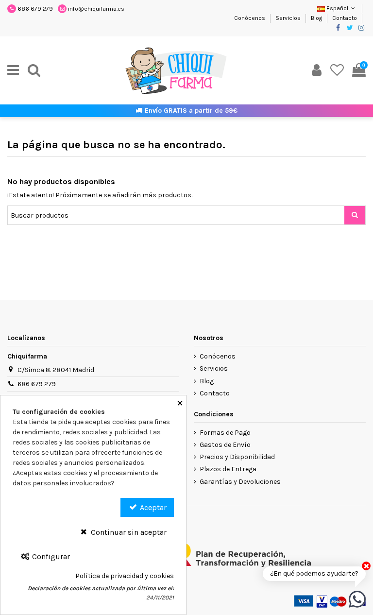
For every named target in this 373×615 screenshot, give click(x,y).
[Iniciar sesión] (316, 70)
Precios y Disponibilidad (237, 457)
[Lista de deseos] (337, 70)
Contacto (344, 18)
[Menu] (13, 70)
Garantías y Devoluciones (240, 482)
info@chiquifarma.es (96, 8)
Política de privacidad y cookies (124, 576)
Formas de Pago (225, 432)
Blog (317, 18)
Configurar (50, 556)
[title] (354, 215)
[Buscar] (34, 70)
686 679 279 (35, 8)
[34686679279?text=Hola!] (357, 599)
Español (337, 8)
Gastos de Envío (225, 445)
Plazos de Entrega (228, 469)
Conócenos (250, 18)
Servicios (288, 18)
